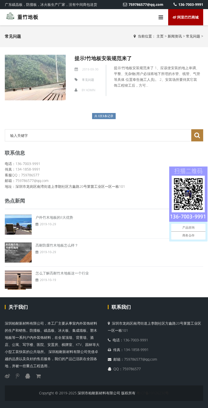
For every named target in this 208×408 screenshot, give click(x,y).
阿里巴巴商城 (187, 17)
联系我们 (121, 307)
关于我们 (18, 307)
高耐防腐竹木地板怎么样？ (57, 245)
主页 (160, 36)
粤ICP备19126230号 (152, 393)
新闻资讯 (175, 36)
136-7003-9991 (190, 4)
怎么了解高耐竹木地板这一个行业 (62, 273)
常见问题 (193, 36)
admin (90, 90)
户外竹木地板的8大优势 (54, 217)
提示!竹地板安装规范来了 (103, 58)
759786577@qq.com (146, 4)
